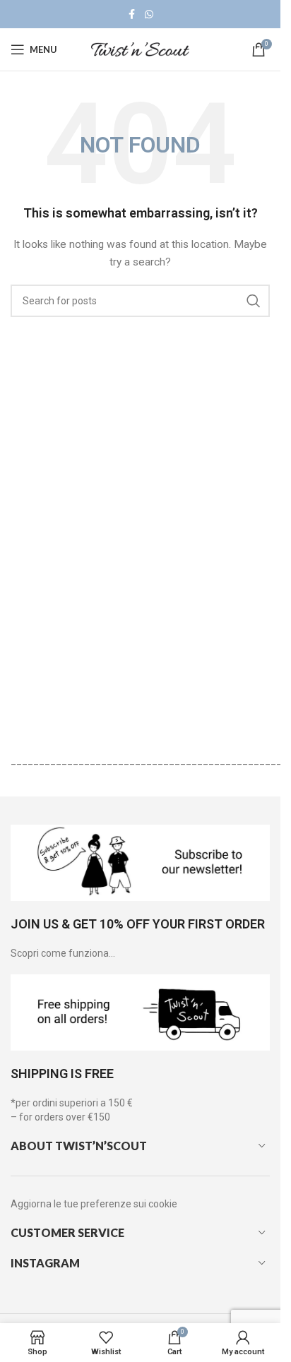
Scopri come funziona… (63, 953)
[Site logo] (140, 48)
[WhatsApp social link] (149, 14)
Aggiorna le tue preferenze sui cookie (94, 1203)
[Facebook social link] (132, 14)
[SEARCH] (253, 301)
